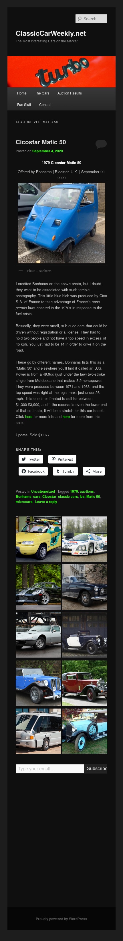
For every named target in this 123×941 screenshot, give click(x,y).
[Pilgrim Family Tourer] (38, 683)
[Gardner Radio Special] (84, 732)
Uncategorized (43, 491)
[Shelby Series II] (38, 587)
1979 (74, 491)
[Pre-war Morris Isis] (84, 683)
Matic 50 (93, 496)
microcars (24, 501)
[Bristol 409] (84, 587)
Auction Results (69, 92)
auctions (87, 491)
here (28, 416)
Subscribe (97, 768)
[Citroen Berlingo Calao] (38, 539)
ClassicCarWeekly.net (51, 33)
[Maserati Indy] (38, 635)
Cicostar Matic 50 (41, 141)
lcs (82, 496)
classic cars (68, 496)
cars (37, 496)
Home (22, 92)
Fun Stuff (24, 104)
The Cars (42, 92)
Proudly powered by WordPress (61, 918)
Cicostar (49, 496)
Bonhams (23, 496)
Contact (45, 104)
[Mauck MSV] (38, 732)
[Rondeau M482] (84, 539)
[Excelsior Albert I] (84, 635)
